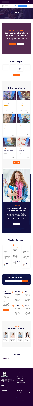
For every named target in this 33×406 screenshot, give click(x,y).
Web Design (27, 66)
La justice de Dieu (7, 127)
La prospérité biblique (23, 103)
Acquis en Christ (20, 376)
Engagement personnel (21, 382)
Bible (18, 374)
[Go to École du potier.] (15, 15)
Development (5, 66)
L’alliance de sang (22, 150)
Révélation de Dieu (20, 380)
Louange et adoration (8, 103)
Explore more (20, 44)
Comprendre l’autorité (23, 127)
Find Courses (12, 44)
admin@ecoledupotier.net (22, 395)
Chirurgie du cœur (20, 378)
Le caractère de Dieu (8, 150)
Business (13, 66)
